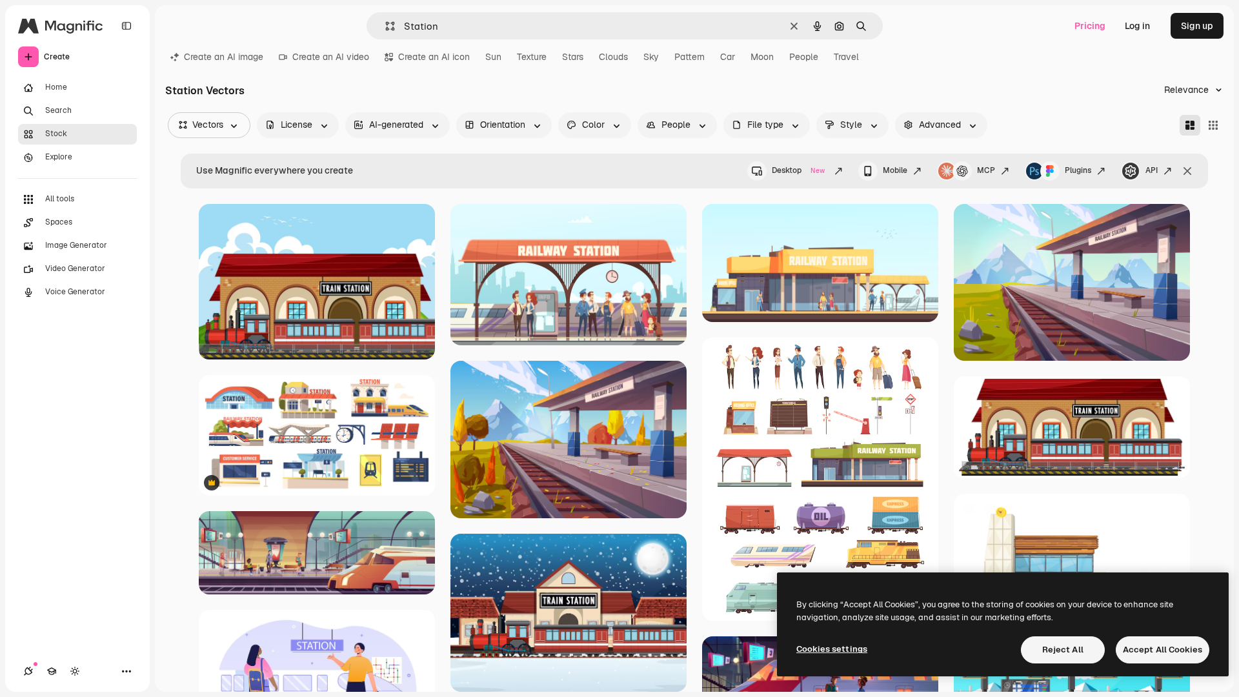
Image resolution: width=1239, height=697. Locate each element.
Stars (572, 57)
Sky (651, 57)
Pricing (1089, 26)
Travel (846, 57)
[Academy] (51, 671)
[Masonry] (1190, 125)
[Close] (1187, 171)
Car (727, 57)
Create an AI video (330, 57)
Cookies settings (831, 648)
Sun (493, 57)
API (1151, 170)
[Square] (1213, 125)
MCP (986, 170)
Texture (532, 57)
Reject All (1062, 649)
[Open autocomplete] (385, 26)
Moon (762, 57)
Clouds (613, 57)
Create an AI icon (434, 57)
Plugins (1078, 170)
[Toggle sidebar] (126, 25)
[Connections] (28, 671)
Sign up (1197, 26)
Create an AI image (223, 57)
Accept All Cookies (1162, 649)
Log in (1137, 26)
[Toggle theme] (75, 671)
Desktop (798, 170)
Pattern (689, 57)
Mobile (895, 170)
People (803, 57)
